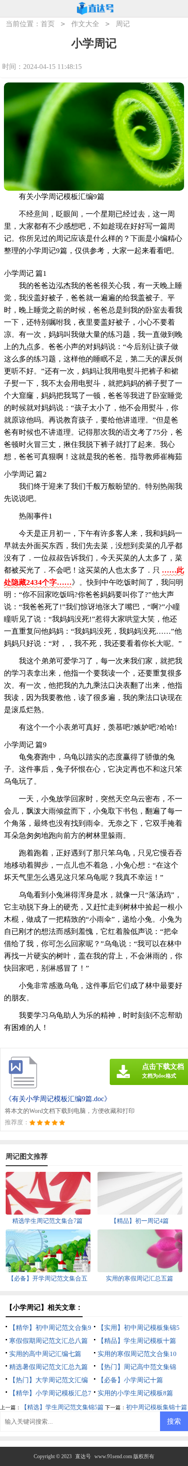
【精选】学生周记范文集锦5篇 (62, 1407)
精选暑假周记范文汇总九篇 (48, 1366)
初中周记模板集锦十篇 (156, 1407)
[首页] (95, 8)
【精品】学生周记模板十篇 (136, 1340)
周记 (123, 23)
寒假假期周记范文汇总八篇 (48, 1340)
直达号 (83, 1456)
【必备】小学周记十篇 (130, 1380)
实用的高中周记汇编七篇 (45, 1353)
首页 (48, 23)
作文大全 (85, 23)
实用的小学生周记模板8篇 (135, 1393)
